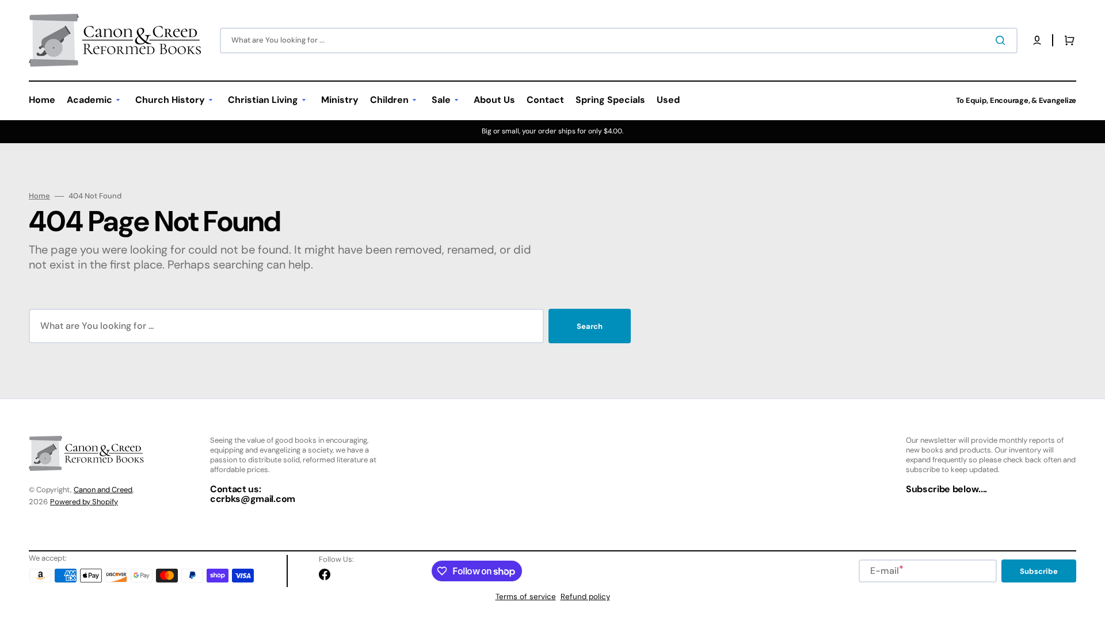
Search (590, 326)
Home (39, 196)
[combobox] (619, 40)
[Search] (1003, 40)
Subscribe (1039, 571)
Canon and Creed (103, 489)
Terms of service (526, 596)
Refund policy (585, 596)
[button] (1037, 40)
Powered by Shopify (84, 502)
